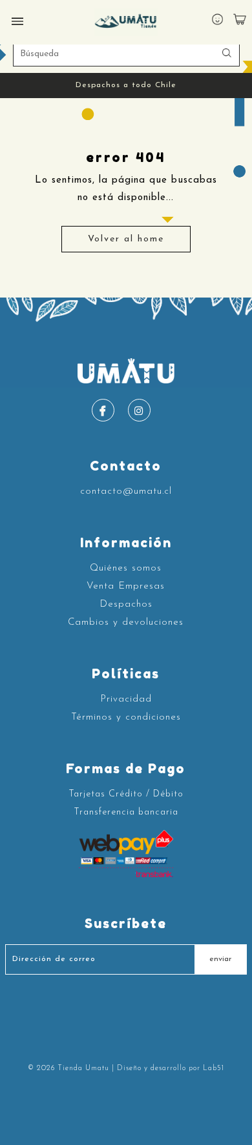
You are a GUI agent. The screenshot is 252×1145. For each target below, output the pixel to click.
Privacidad (126, 699)
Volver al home (126, 239)
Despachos (126, 604)
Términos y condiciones (126, 717)
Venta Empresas (126, 586)
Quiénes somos (126, 568)
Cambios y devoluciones (126, 622)
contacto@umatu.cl (126, 491)
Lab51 (213, 1068)
